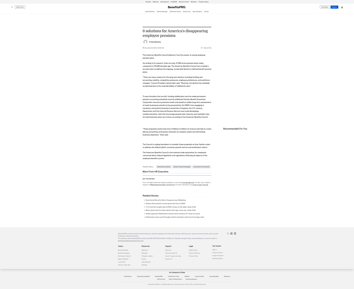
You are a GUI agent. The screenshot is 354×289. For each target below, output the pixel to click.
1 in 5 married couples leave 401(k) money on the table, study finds (171, 207)
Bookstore (194, 1)
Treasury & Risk (199, 276)
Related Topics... (148, 167)
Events (144, 259)
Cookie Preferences (200, 284)
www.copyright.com (188, 182)
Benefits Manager (124, 253)
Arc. (160, 284)
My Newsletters (217, 258)
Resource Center (184, 1)
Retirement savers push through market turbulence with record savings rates (175, 217)
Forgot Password (217, 255)
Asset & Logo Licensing (173, 256)
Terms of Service (194, 253)
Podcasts (148, 1)
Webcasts (155, 1)
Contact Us (168, 259)
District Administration (175, 279)
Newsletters (324, 7)
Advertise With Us (171, 253)
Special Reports (123, 259)
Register (334, 7)
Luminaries (121, 262)
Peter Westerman (156, 42)
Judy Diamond (164, 1)
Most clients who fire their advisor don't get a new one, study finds (171, 210)
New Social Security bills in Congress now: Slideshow (166, 200)
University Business (191, 279)
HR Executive (161, 279)
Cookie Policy (193, 250)
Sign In (214, 249)
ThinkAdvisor (128, 276)
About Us (168, 250)
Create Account (217, 252)
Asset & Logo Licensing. (200, 185)
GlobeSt (187, 276)
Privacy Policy (193, 256)
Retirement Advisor (124, 256)
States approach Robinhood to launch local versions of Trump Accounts (173, 214)
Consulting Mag (214, 276)
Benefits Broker (123, 250)
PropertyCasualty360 (143, 276)
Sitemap (144, 265)
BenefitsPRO (159, 276)
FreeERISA (174, 1)
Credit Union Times (173, 276)
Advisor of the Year (124, 265)
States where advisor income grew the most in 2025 (165, 203)
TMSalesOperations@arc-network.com (162, 185)
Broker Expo (20, 7)
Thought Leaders (203, 1)
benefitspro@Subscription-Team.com (130, 241)
